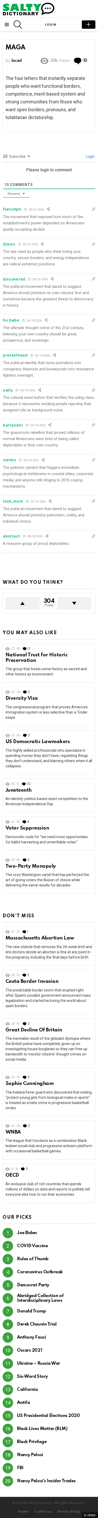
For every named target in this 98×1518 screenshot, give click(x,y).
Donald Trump (31, 1311)
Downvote (74, 603)
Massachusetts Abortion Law (39, 938)
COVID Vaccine (32, 1246)
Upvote (22, 603)
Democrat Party (33, 1285)
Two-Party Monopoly (30, 866)
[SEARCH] (18, 24)
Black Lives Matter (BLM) (42, 1429)
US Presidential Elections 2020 (48, 1416)
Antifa (23, 1402)
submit (88, 24)
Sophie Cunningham (29, 1083)
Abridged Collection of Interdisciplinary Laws (40, 1298)
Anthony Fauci (31, 1337)
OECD (12, 1175)
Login (90, 156)
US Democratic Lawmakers (37, 741)
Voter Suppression (27, 828)
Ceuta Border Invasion (31, 981)
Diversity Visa (21, 698)
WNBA (13, 1132)
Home (23, 1511)
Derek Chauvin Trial (36, 1324)
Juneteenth (18, 790)
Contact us (42, 1511)
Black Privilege (32, 1442)
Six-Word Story (32, 1376)
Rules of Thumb (33, 1259)
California (27, 1389)
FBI (20, 1468)
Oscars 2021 (29, 1350)
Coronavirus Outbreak (40, 1272)
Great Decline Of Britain (33, 1029)
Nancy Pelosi (30, 1455)
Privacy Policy (68, 1511)
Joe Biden (27, 1233)
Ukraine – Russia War (38, 1363)
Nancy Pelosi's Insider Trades (46, 1481)
